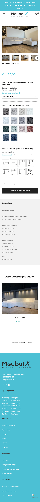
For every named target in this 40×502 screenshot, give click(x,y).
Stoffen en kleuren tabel (10, 486)
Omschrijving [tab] (7, 203)
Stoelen (4, 434)
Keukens (5, 447)
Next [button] (37, 58)
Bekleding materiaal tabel (11, 93)
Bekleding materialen (9, 491)
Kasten (4, 443)
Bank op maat (7, 155)
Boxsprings (6, 430)
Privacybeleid (7, 473)
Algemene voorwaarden (10, 469)
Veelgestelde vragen (9, 465)
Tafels (4, 438)
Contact (5, 460)
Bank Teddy (20, 318)
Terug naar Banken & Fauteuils (21, 343)
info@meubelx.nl (8, 379)
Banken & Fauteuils (8, 425)
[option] (20, 306)
